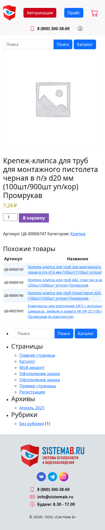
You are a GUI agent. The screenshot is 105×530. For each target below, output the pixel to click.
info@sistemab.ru (55, 497)
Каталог (85, 44)
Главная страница (37, 355)
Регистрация (32, 392)
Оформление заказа (39, 373)
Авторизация (40, 13)
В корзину (34, 218)
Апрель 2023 (31, 408)
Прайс (74, 13)
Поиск (63, 44)
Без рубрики (31, 423)
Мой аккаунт (32, 367)
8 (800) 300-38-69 (53, 28)
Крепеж (78, 234)
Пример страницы (37, 386)
